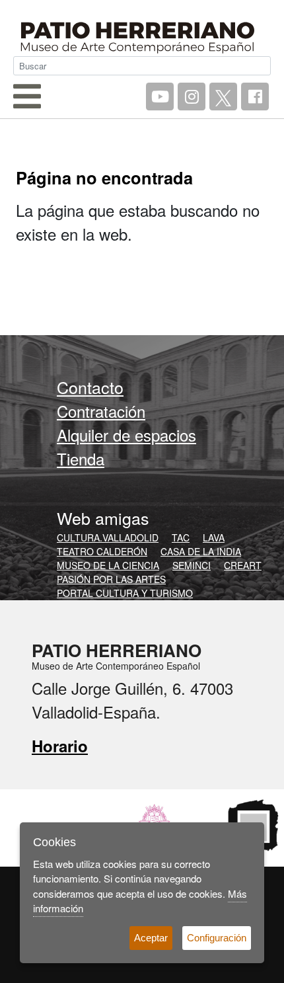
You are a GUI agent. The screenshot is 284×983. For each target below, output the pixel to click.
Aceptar (151, 937)
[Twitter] (223, 96)
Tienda (80, 458)
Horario (60, 745)
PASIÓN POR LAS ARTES (111, 579)
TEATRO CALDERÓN (102, 551)
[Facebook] (255, 96)
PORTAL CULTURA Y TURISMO (125, 593)
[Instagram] (191, 96)
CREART (243, 565)
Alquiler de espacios (126, 434)
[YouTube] (160, 96)
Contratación (101, 410)
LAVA (214, 537)
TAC (181, 537)
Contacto (90, 387)
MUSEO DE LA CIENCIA (108, 565)
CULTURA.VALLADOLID (108, 537)
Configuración (216, 937)
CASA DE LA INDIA (200, 551)
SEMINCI (191, 565)
